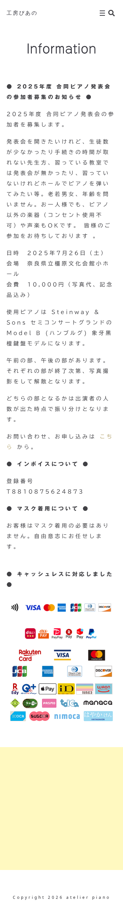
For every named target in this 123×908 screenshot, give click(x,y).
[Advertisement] (61, 808)
